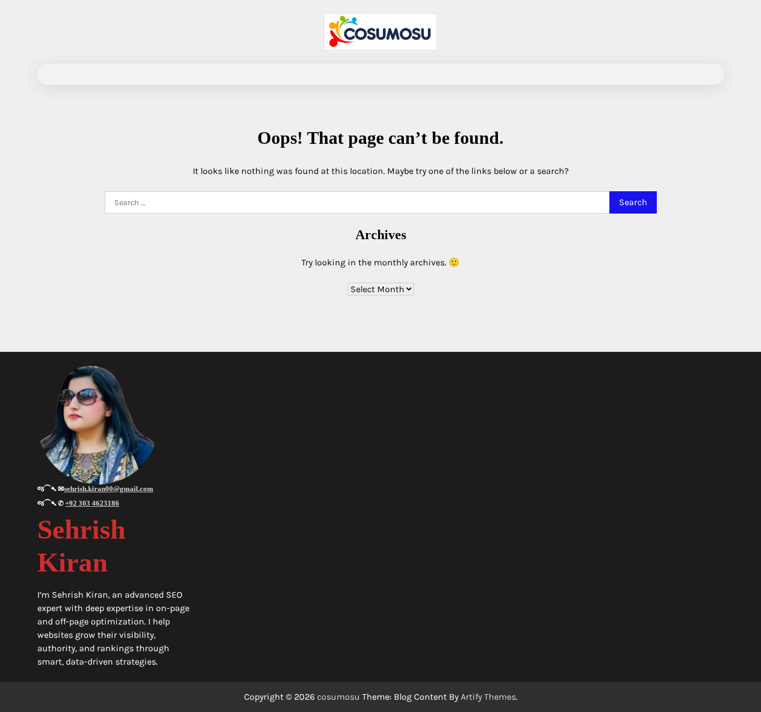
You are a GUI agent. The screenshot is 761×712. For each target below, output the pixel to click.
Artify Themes (488, 696)
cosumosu (338, 696)
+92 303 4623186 (92, 503)
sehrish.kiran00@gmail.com (108, 489)
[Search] (705, 74)
